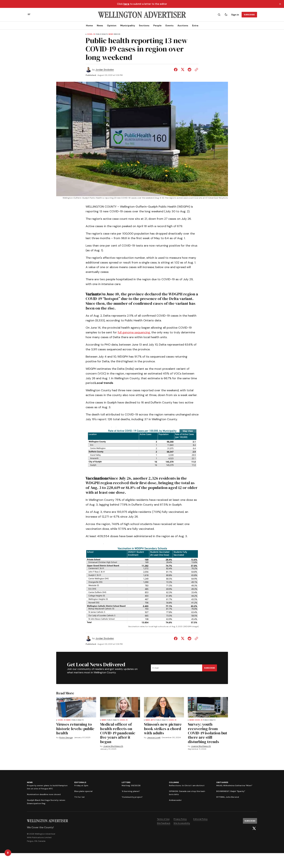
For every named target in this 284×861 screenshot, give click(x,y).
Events (170, 25)
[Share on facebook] (176, 69)
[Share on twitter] (182, 69)
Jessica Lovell (153, 737)
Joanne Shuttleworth (113, 746)
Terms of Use (163, 819)
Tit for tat (79, 797)
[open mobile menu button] (29, 14)
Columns (174, 782)
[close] (280, 4)
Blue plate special (83, 791)
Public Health (102, 34)
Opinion (111, 25)
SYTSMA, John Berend (227, 797)
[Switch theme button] (226, 14)
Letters (126, 782)
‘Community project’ (132, 797)
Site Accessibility (182, 823)
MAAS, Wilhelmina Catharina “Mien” (234, 785)
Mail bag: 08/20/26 (131, 785)
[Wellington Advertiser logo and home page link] (142, 14)
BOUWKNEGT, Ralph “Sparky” (230, 791)
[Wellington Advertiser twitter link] (254, 828)
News (100, 25)
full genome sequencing (134, 332)
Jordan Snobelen (104, 69)
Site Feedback (163, 823)
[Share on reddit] (189, 69)
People (157, 25)
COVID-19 (91, 34)
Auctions (183, 25)
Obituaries (222, 782)
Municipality (127, 25)
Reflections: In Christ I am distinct (186, 785)
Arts (153, 720)
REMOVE (117, 34)
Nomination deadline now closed (43, 794)
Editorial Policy (200, 819)
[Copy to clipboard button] (196, 69)
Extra (195, 25)
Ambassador (175, 800)
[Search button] (219, 14)
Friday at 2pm (81, 785)
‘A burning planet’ (131, 791)
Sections (144, 25)
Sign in (235, 14)
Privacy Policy (180, 819)
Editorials (80, 782)
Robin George (66, 737)
